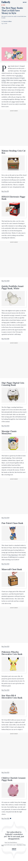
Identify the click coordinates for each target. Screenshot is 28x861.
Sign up (14, 849)
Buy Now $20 (5, 281)
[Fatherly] (6, 2)
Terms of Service (19, 844)
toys (13, 555)
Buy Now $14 (5, 426)
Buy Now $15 (5, 646)
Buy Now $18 (5, 339)
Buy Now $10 (5, 690)
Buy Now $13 (5, 564)
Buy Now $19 (5, 518)
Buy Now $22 (5, 818)
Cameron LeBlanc (7, 21)
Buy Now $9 (5, 191)
